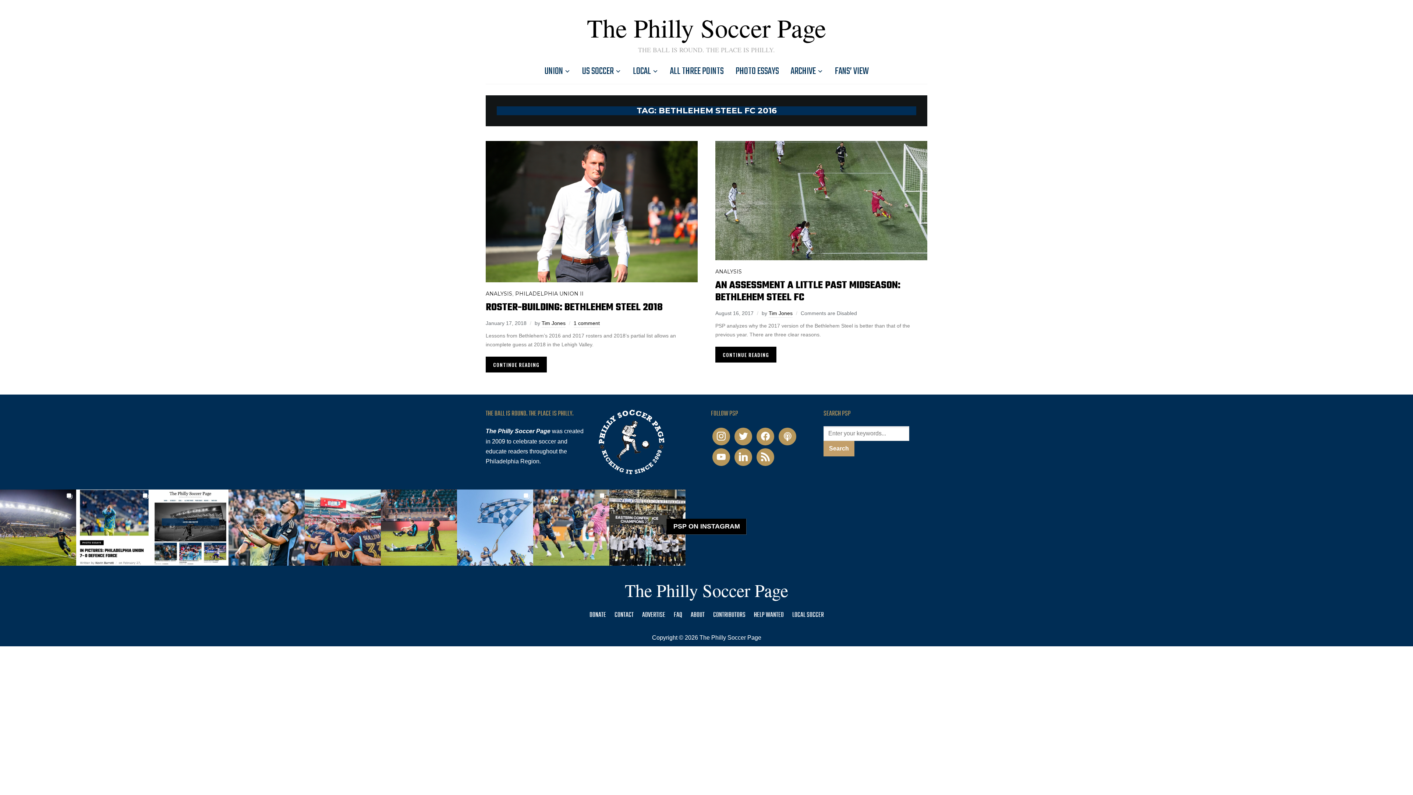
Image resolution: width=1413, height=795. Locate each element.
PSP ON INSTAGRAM (706, 526)
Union (554, 71)
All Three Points (697, 71)
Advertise (653, 615)
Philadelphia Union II (549, 293)
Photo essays (757, 71)
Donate (597, 615)
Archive (803, 71)
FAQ (678, 615)
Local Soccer (808, 615)
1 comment (587, 323)
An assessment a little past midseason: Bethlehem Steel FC (807, 291)
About (698, 615)
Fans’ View (852, 71)
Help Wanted (769, 615)
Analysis (499, 293)
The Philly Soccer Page (706, 27)
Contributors (729, 615)
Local (642, 71)
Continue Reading (516, 364)
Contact (624, 615)
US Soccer (598, 71)
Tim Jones (554, 323)
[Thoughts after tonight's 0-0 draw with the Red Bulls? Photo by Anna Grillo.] (343, 528)
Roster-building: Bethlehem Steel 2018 (574, 307)
